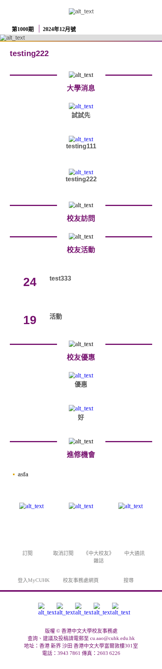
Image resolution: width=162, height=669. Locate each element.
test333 (60, 278)
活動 (56, 316)
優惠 (81, 384)
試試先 (81, 115)
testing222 (81, 179)
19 (30, 320)
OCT (29, 270)
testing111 (81, 146)
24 (30, 281)
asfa (23, 474)
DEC (29, 308)
